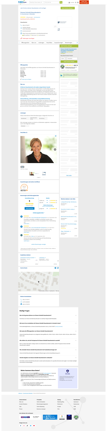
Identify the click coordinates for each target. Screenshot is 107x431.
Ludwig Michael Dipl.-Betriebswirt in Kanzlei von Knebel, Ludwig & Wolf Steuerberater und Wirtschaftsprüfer (69, 202)
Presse (20, 409)
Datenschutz (76, 404)
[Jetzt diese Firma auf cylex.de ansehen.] (47, 202)
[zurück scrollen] (19, 42)
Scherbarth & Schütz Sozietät (27, 257)
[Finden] (61, 2)
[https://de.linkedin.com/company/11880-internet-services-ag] (30, 425)
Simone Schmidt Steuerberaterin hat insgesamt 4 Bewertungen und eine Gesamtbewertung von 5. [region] (40, 353)
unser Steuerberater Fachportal (38, 217)
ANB (75, 409)
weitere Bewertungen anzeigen (38, 244)
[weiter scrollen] (77, 42)
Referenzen (60, 404)
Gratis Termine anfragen (67, 8)
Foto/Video (49, 42)
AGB (75, 406)
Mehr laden (69, 175)
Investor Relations (23, 404)
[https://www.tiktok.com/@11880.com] (27, 425)
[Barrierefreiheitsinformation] (76, 2)
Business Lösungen (41, 409)
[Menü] (78, 2)
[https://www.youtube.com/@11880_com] (34, 425)
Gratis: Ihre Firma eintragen (84, 2)
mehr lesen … (27, 223)
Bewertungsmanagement (42, 404)
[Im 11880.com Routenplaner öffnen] (55, 268)
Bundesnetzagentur (47, 373)
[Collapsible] (76, 315)
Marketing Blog (60, 401)
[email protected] (58, 326)
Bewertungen (68, 42)
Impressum (76, 401)
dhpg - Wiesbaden (65, 231)
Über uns (34, 42)
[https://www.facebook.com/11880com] (20, 425)
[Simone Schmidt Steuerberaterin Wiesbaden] (55, 136)
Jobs (20, 406)
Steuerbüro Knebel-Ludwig (67, 209)
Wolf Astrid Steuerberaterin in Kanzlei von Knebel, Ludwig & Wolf (69, 216)
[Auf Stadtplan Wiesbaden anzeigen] (58, 268)
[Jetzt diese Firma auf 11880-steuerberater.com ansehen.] (47, 200)
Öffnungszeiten (25, 42)
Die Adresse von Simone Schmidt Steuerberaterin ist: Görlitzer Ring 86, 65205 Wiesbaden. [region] (38, 318)
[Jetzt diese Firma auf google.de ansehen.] (47, 208)
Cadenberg (41, 257)
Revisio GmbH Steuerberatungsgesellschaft (69, 224)
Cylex (32, 236)
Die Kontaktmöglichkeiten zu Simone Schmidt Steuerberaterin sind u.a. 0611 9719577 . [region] (41, 326)
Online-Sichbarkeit (41, 401)
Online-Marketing (40, 406)
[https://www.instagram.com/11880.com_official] (24, 425)
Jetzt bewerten (29, 208)
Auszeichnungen (58, 42)
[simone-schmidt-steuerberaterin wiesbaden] (32, 173)
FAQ (58, 409)
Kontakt (59, 406)
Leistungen (41, 42)
